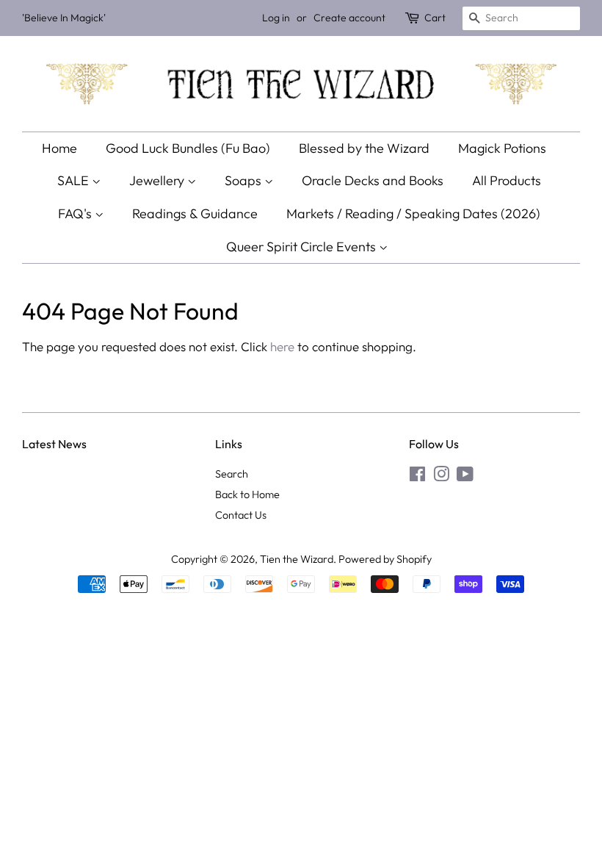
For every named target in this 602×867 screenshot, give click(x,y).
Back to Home (247, 494)
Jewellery (158, 180)
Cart (435, 17)
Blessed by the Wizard (364, 148)
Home (59, 148)
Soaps (244, 180)
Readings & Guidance (195, 213)
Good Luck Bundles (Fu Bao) (188, 148)
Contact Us (240, 515)
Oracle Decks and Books (372, 180)
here (282, 346)
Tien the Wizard (296, 559)
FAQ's (76, 213)
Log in (276, 17)
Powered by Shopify (385, 559)
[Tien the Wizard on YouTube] (465, 476)
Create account (349, 17)
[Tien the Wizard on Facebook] (417, 476)
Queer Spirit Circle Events (302, 246)
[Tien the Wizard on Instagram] (441, 476)
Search (231, 474)
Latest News (54, 443)
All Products (506, 180)
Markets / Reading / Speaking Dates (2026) (413, 213)
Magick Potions (502, 148)
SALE (74, 180)
